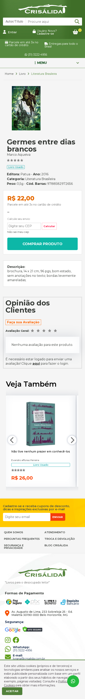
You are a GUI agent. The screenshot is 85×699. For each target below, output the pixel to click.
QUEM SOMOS (13, 532)
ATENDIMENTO (54, 532)
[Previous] (12, 440)
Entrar (12, 32)
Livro (22, 74)
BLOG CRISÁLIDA (56, 545)
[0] (75, 32)
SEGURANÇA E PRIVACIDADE (14, 546)
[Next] (72, 440)
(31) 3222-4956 (37, 54)
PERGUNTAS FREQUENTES (22, 538)
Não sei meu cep (18, 231)
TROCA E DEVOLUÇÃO (59, 538)
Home (9, 74)
